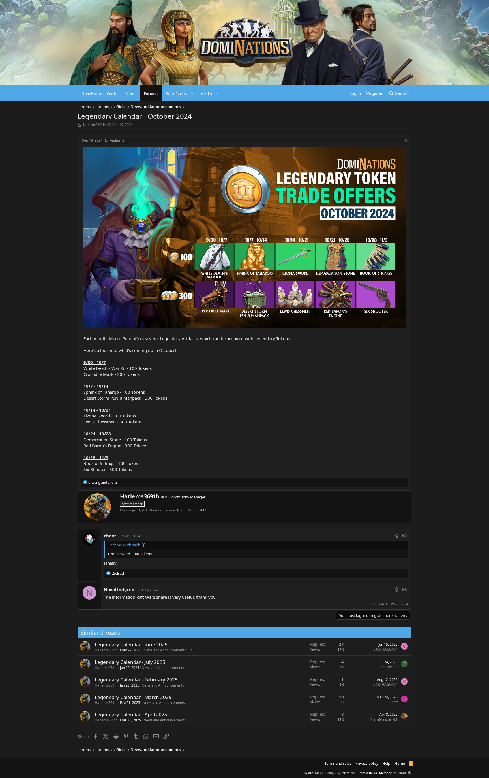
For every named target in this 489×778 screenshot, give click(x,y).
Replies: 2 (116, 140)
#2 (404, 535)
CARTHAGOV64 (385, 649)
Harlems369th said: (124, 544)
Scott (394, 702)
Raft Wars (145, 597)
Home (399, 763)
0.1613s (371, 773)
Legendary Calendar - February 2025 (136, 679)
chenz (110, 535)
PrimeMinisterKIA (384, 719)
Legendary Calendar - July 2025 (130, 662)
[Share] (405, 140)
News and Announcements (165, 650)
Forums (151, 93)
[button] (192, 93)
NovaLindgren (119, 589)
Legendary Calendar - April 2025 (131, 714)
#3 (404, 589)
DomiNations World (99, 93)
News (131, 93)
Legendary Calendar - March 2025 (133, 697)
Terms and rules (338, 763)
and (102, 482)
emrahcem (389, 666)
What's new (177, 93)
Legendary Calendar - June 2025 (131, 644)
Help (386, 763)
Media (206, 93)
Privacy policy (366, 763)
